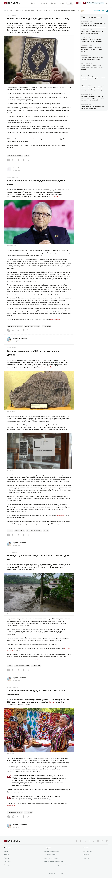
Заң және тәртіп (29, 10)
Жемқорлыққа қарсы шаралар (53, 861)
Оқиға (6, 851)
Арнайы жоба (48, 10)
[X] (28, 160)
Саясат (6, 854)
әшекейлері (61, 515)
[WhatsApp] (13, 160)
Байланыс (86, 854)
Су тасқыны (36, 666)
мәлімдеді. (35, 659)
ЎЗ (102, 3)
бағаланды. (66, 524)
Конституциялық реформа (61, 10)
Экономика (7, 861)
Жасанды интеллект (32, 326)
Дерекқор (39, 10)
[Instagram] (8, 160)
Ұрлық (10, 531)
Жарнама (86, 858)
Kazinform (52, 702)
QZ (87, 3)
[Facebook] (23, 160)
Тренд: (6, 10)
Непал (10, 666)
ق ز (99, 3)
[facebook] (89, 841)
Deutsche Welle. (47, 367)
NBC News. (54, 196)
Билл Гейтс (46, 326)
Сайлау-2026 (75, 10)
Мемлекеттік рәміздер (51, 858)
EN (93, 3)
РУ (90, 3)
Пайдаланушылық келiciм (51, 851)
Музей (46, 531)
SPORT (70, 3)
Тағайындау (19, 10)
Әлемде (6, 865)
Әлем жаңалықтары (15, 156)
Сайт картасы (87, 851)
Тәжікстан (28, 812)
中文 (96, 3)
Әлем (27, 156)
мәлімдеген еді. (55, 319)
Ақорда (11, 10)
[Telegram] (18, 160)
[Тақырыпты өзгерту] (78, 3)
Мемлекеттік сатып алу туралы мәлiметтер (58, 865)
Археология (19, 531)
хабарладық (11, 805)
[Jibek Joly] (97, 11)
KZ (84, 3)
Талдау (62, 3)
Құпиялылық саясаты (50, 854)
